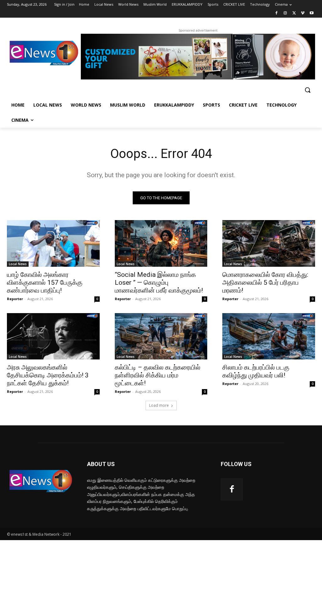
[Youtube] (311, 13)
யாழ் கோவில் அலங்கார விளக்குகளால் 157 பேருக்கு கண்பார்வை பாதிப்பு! (44, 282)
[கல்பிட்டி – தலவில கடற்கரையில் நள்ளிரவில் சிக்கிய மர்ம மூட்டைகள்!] (161, 336)
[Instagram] (285, 13)
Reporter (15, 298)
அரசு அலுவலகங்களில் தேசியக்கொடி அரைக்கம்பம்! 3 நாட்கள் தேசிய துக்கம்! (48, 375)
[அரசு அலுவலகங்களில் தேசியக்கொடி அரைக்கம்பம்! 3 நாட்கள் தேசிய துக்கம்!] (53, 336)
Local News (18, 264)
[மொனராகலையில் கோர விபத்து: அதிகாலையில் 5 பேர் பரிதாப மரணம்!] (268, 243)
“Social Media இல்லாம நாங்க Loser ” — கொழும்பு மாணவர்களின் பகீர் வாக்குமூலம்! (159, 282)
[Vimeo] (302, 13)
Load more (159, 405)
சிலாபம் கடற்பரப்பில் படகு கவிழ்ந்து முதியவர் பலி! (255, 371)
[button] (307, 89)
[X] (294, 13)
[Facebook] (276, 13)
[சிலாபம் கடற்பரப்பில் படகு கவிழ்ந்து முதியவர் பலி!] (268, 336)
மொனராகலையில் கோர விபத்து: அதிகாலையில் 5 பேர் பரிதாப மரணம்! (265, 282)
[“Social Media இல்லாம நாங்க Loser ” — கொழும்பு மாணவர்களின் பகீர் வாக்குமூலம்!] (161, 243)
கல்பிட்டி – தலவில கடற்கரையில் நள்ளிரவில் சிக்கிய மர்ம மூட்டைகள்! (157, 375)
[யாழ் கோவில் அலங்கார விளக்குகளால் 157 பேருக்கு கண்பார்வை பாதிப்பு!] (53, 243)
